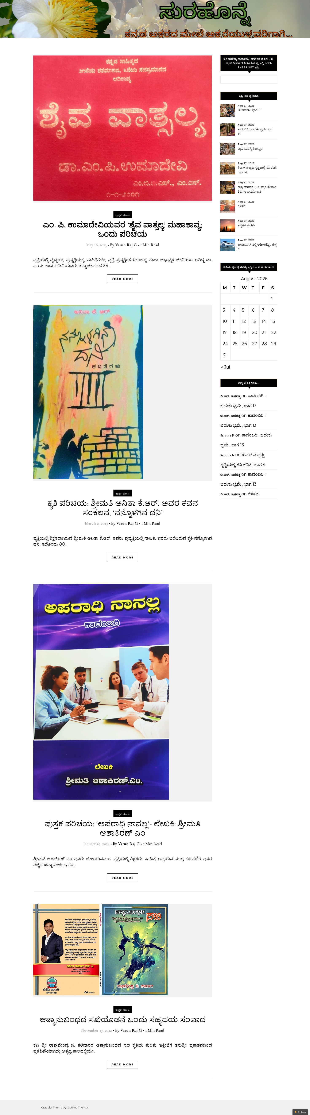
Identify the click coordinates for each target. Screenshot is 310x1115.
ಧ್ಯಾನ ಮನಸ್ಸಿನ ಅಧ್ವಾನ (250, 148)
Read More (123, 279)
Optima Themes (78, 1107)
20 (254, 332)
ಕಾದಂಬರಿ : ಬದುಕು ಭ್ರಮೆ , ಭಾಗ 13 (255, 131)
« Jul (225, 367)
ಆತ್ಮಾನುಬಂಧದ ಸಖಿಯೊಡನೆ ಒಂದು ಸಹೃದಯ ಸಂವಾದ (123, 1019)
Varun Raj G (126, 244)
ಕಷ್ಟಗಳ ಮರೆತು (246, 225)
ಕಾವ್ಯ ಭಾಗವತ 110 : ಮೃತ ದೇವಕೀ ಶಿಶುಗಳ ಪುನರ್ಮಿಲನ (257, 189)
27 (254, 343)
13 (254, 321)
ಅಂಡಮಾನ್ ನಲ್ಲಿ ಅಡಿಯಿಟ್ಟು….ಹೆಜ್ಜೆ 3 (257, 247)
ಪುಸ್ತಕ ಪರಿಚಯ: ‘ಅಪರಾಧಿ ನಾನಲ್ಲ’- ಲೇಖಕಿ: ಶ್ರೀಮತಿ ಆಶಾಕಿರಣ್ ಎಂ (123, 828)
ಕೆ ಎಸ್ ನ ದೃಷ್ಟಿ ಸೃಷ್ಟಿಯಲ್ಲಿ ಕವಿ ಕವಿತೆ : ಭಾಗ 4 (257, 170)
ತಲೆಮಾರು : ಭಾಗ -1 (249, 110)
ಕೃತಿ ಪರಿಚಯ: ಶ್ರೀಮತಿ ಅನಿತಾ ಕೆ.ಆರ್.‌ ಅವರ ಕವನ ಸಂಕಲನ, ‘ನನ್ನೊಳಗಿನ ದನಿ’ (122, 508)
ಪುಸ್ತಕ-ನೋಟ (123, 215)
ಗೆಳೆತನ (241, 206)
